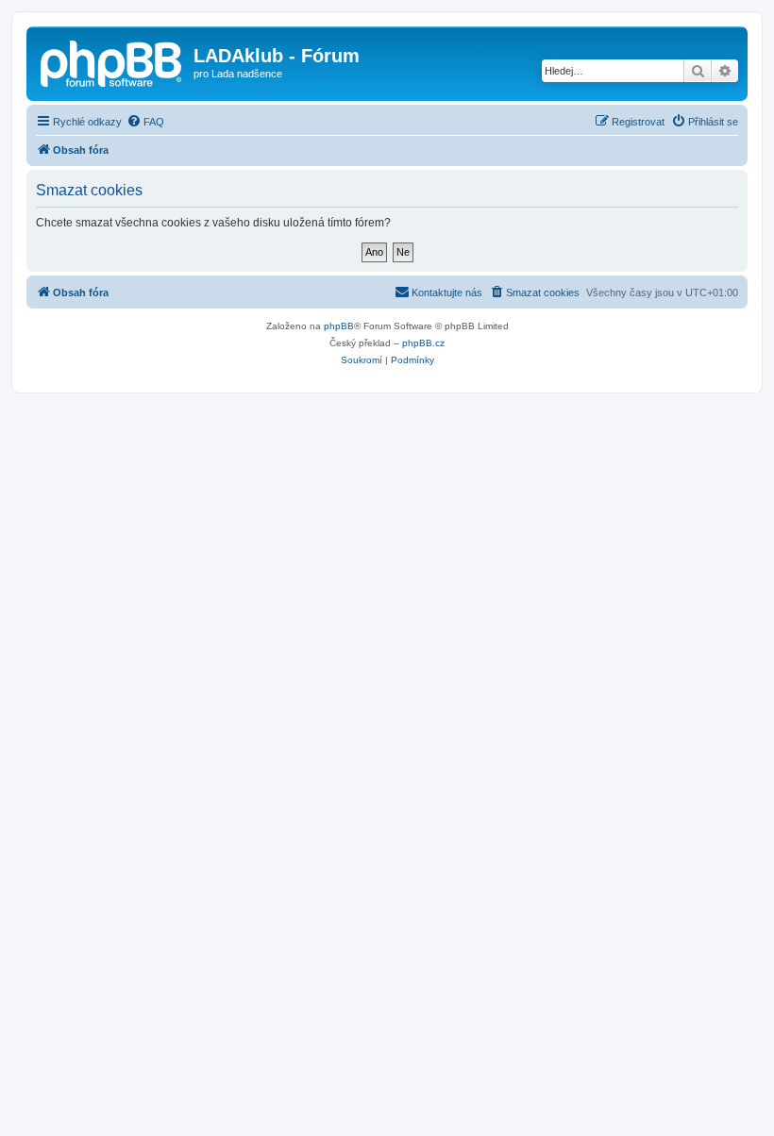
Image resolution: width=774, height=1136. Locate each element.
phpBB (339, 326)
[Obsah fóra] (112, 61)
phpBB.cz (423, 343)
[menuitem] (145, 121)
